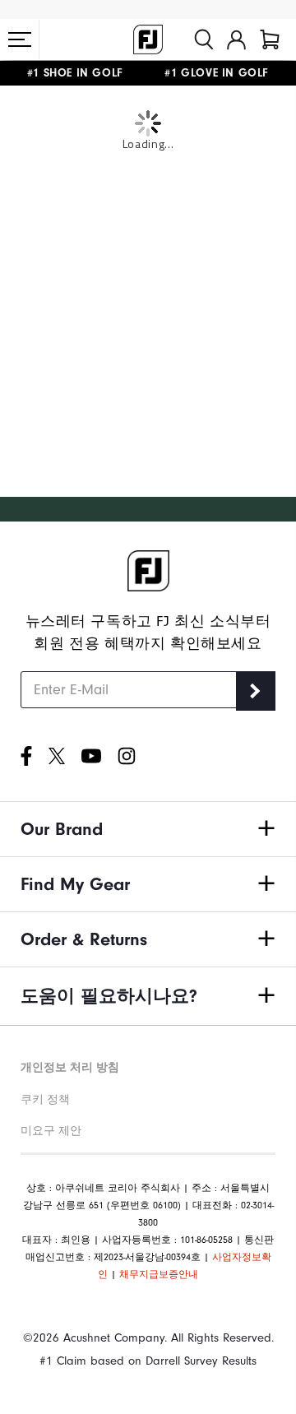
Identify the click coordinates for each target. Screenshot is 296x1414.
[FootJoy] (148, 39)
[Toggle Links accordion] (148, 829)
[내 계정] (236, 39)
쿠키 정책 (45, 1099)
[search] (203, 39)
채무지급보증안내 (158, 1274)
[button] (19, 39)
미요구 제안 (51, 1131)
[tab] (269, 39)
